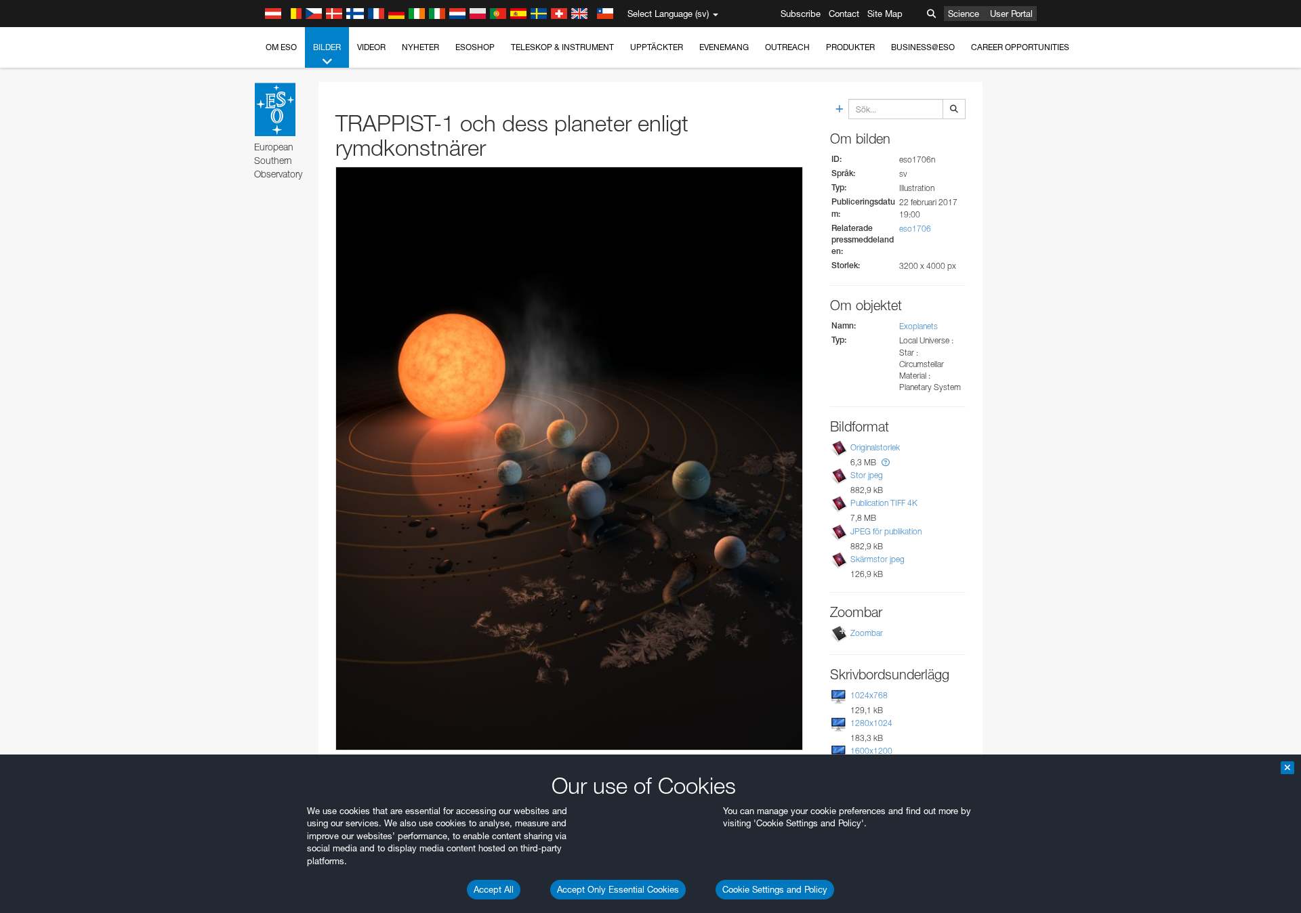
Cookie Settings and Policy (774, 889)
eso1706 (915, 229)
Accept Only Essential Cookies (618, 889)
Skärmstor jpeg (877, 559)
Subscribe (801, 13)
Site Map (885, 13)
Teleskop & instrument (562, 47)
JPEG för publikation (886, 531)
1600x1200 (871, 751)
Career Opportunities (1020, 47)
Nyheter (420, 47)
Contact (844, 13)
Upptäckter (656, 47)
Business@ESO (923, 47)
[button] (886, 462)
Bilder (327, 47)
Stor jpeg (866, 475)
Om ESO (281, 47)
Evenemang (724, 47)
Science (963, 13)
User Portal (1011, 13)
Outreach (787, 47)
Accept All (494, 889)
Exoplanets (918, 326)
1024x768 (869, 695)
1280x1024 (871, 723)
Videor (371, 47)
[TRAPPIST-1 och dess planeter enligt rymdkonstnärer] (569, 458)
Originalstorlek (875, 447)
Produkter (850, 47)
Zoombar (866, 633)
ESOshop (475, 47)
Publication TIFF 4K (883, 503)
